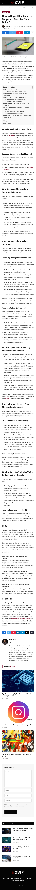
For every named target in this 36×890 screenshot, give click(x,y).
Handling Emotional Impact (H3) (15, 119)
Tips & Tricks (6, 12)
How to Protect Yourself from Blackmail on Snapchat (16, 108)
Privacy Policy (27, 878)
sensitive (11, 136)
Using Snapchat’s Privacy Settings (15, 111)
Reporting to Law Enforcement (14, 101)
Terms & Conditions (18, 880)
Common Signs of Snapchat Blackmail (16, 91)
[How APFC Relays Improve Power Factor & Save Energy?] (6, 831)
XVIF (24, 885)
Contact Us (17, 878)
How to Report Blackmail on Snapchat (15, 97)
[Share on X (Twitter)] (12, 32)
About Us (10, 878)
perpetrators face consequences (21, 619)
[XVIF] (18, 2)
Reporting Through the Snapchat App (16, 99)
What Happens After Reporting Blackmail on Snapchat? (16, 104)
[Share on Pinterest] (19, 32)
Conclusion (7, 123)
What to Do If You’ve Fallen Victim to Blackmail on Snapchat (17, 116)
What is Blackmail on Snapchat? (13, 90)
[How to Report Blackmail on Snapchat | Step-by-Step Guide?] (18, 54)
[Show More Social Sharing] (32, 32)
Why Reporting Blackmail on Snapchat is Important (15, 94)
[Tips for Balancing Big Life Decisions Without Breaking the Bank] (18, 681)
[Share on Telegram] (27, 32)
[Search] (33, 3)
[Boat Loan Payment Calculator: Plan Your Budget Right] (6, 840)
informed (8, 398)
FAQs (5, 121)
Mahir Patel (9, 26)
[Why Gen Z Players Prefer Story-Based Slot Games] (6, 849)
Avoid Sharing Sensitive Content (15, 113)
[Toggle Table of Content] (30, 87)
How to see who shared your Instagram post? (16, 725)
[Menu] (3, 3)
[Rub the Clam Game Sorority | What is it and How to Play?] (18, 741)
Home (3, 7)
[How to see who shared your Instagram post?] (18, 712)
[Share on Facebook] (5, 32)
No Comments (29, 26)
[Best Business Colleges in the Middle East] (6, 858)
